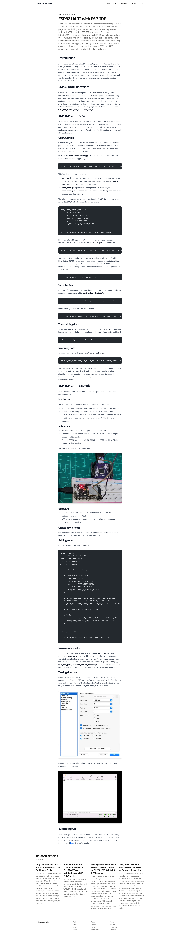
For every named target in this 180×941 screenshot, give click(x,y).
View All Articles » (41, 859)
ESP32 (75, 924)
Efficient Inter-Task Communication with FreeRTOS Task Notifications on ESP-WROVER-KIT (73, 870)
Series (115, 3)
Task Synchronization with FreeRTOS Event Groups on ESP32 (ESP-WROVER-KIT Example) (103, 868)
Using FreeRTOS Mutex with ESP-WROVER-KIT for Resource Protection (130, 867)
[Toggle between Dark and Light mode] (142, 3)
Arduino (93, 924)
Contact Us (113, 929)
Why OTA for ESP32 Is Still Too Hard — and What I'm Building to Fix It (48, 867)
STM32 (75, 929)
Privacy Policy (113, 927)
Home (108, 3)
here (72, 843)
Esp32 (71, 15)
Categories (124, 3)
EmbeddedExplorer (43, 922)
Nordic (74, 927)
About (134, 3)
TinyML (93, 927)
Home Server (95, 929)
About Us (112, 924)
